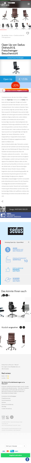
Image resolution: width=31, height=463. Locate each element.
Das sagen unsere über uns (11, 366)
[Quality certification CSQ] (8, 417)
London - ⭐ (5, 378)
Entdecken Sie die (9, 396)
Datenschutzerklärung (7, 404)
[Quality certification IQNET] (12, 417)
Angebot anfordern (15, 455)
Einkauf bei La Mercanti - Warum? (10, 364)
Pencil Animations (6, 400)
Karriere (4, 402)
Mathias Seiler (18, 209)
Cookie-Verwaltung (7, 408)
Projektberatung (6, 398)
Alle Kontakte (5, 368)
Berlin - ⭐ (5, 376)
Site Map (4, 406)
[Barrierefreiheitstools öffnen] (27, 459)
